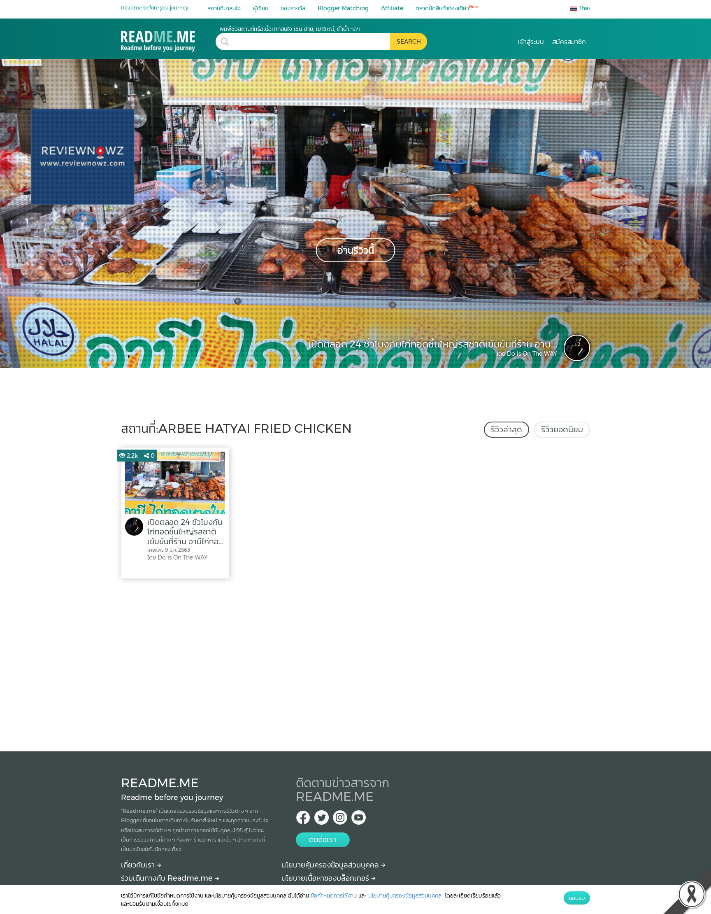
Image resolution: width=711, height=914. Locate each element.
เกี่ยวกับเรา (139, 865)
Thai (583, 8)
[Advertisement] (355, 662)
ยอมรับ (577, 898)
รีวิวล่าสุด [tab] (506, 429)
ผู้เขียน (260, 8)
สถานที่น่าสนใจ (224, 8)
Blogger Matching (343, 8)
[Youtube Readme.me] (358, 819)
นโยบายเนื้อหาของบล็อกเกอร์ (326, 878)
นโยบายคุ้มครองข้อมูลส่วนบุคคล (331, 865)
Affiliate (392, 8)
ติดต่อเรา (322, 839)
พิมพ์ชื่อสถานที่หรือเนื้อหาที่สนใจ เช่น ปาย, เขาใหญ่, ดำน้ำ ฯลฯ (290, 29)
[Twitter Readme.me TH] (321, 819)
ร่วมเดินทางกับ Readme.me (168, 878)
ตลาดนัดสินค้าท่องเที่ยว (447, 8)
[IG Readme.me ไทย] (340, 819)
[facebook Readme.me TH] (303, 819)
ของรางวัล (293, 8)
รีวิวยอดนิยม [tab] (562, 429)
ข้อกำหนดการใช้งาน (334, 895)
